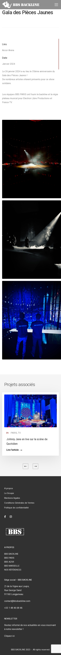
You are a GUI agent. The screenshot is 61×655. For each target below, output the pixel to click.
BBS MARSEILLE (11, 566)
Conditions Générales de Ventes (19, 503)
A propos (8, 488)
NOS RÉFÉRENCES (12, 569)
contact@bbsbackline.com (17, 601)
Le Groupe (9, 493)
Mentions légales (12, 498)
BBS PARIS (9, 558)
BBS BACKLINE (11, 554)
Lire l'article (12, 450)
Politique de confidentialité (16, 507)
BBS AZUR (9, 562)
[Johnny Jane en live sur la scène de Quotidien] (30, 410)
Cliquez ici (9, 636)
